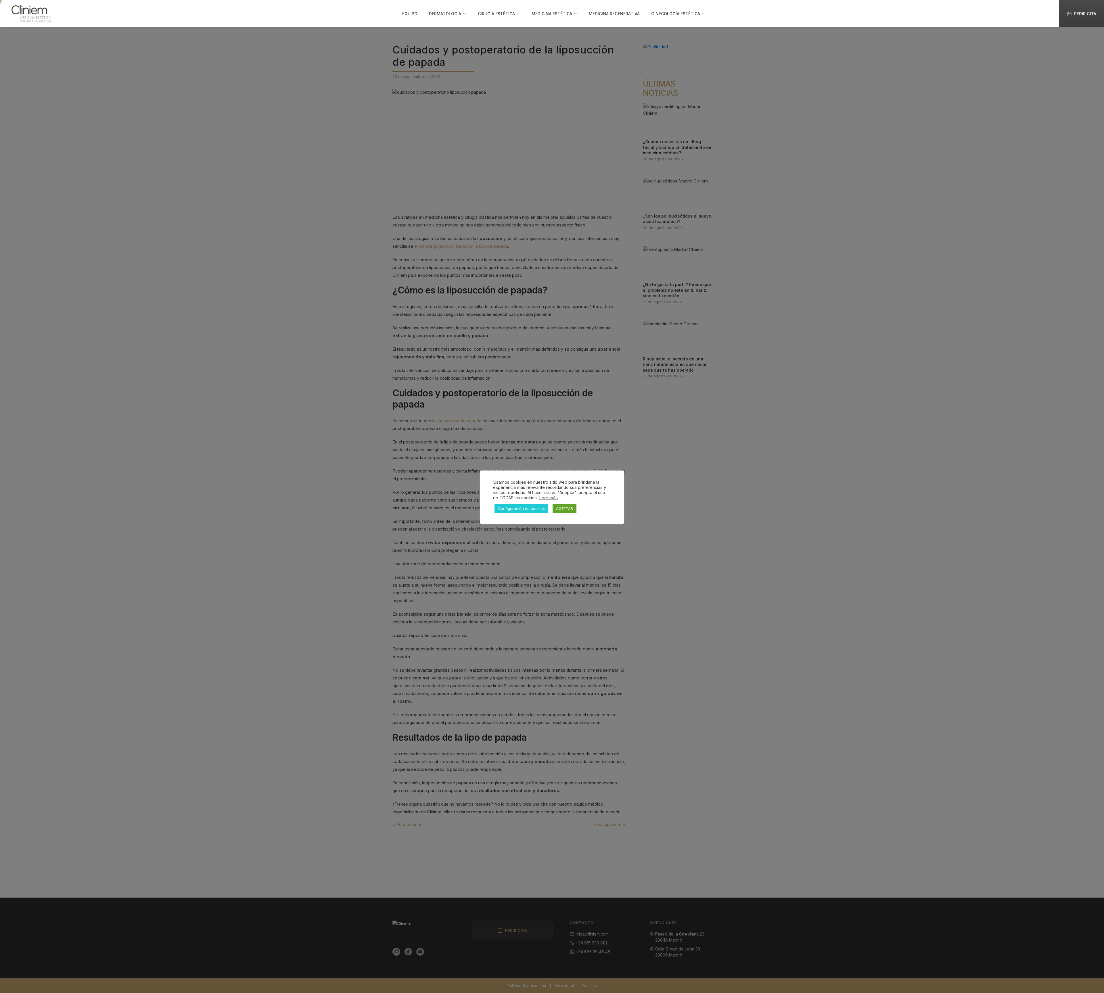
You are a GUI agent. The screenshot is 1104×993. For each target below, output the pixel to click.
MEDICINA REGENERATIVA (614, 13)
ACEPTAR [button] (564, 508)
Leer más (548, 497)
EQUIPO (409, 13)
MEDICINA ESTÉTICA (552, 13)
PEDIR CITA (1085, 13)
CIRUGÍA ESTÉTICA (496, 13)
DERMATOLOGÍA (445, 13)
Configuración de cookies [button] (521, 508)
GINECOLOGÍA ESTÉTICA (675, 13)
